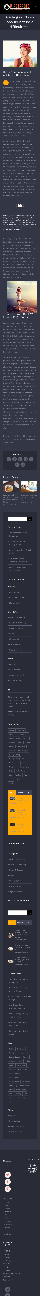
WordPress (7, 1234)
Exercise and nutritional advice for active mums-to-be (8, 486)
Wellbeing (21, 779)
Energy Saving (14, 738)
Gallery (14, 486)
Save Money (25, 767)
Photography (29, 439)
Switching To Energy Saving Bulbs (23, 826)
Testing (18, 775)
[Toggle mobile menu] (36, 7)
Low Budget (23, 751)
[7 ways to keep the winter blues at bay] (29, 486)
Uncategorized (15, 644)
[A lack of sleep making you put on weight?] (11, 961)
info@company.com (12, 1273)
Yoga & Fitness (8, 442)
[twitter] (8, 1175)
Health (11, 746)
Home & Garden (18, 439)
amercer (9, 436)
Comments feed (16, 675)
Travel (11, 779)
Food (20, 742)
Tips (25, 775)
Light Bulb (21, 746)
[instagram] (8, 1189)
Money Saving (14, 755)
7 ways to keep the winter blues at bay (26, 486)
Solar (11, 771)
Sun (10, 775)
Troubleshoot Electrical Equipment (22, 812)
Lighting (12, 751)
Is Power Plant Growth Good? (23, 799)
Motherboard (14, 763)
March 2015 (14, 603)
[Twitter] (7, 1289)
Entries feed (14, 670)
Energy (12, 734)
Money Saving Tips (16, 759)
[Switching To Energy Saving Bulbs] (12, 825)
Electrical (20, 730)
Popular (12, 793)
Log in (12, 664)
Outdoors (26, 763)
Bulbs (11, 730)
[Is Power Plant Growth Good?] (12, 799)
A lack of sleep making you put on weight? (23, 960)
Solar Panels (21, 771)
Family (25, 738)
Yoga (11, 783)
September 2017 (16, 598)
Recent (20, 793)
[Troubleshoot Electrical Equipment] (12, 811)
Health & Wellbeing (17, 623)
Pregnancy (13, 767)
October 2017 (15, 592)
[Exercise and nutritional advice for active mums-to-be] (11, 486)
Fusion (27, 742)
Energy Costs (22, 734)
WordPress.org (15, 680)
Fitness (12, 742)
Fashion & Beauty (17, 617)
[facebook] (8, 1182)
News (11, 634)
